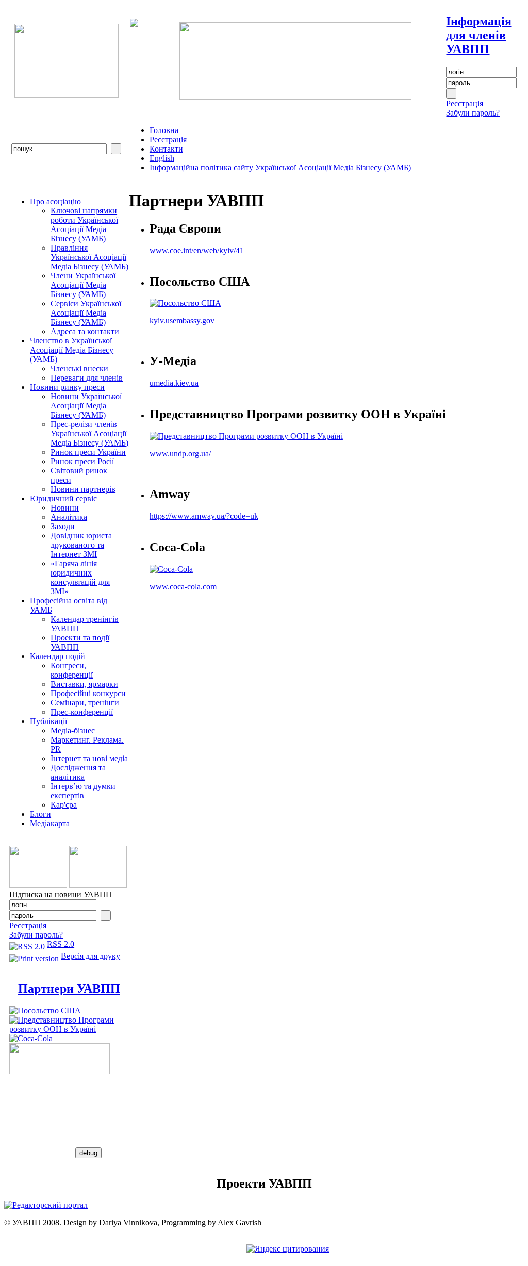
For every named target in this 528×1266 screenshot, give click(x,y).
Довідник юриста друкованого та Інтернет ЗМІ (81, 544)
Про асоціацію (55, 201)
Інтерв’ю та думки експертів (83, 791)
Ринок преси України (88, 452)
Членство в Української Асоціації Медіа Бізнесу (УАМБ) (71, 350)
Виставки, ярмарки (84, 684)
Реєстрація (464, 103)
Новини (65, 507)
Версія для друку (90, 955)
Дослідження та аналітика (78, 772)
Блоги (40, 814)
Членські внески (79, 368)
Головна (164, 130)
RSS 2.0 (60, 944)
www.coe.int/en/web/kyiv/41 (197, 250)
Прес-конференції (82, 712)
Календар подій (57, 656)
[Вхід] (451, 93)
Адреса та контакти (85, 331)
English (162, 158)
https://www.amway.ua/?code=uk (204, 516)
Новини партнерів (83, 489)
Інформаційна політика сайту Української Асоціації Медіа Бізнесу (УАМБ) (280, 167)
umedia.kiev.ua (174, 383)
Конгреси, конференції (72, 670)
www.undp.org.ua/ (180, 453)
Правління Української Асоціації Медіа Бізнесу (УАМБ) (89, 257)
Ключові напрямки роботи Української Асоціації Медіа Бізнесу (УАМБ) (84, 224)
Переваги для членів (87, 377)
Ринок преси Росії (82, 461)
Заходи (63, 526)
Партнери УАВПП (69, 988)
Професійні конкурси (88, 693)
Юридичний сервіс (63, 498)
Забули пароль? (473, 112)
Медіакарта (50, 823)
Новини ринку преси (67, 387)
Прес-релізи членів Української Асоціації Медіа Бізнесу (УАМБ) (89, 433)
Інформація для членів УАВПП (479, 35)
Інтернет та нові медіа (89, 758)
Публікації (48, 721)
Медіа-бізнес (73, 730)
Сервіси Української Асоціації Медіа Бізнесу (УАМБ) (86, 312)
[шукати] (116, 148)
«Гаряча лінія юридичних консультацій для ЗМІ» (80, 577)
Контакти (166, 148)
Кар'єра (64, 804)
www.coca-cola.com (183, 586)
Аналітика (69, 517)
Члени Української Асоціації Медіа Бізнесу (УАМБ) (83, 285)
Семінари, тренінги (85, 702)
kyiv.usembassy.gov (182, 320)
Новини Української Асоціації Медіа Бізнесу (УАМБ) (86, 405)
